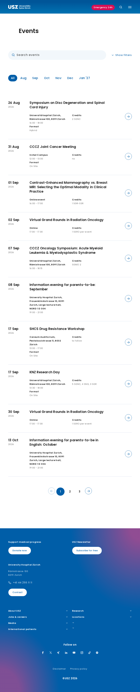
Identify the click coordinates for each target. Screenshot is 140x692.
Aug (23, 78)
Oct (47, 78)
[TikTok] (89, 653)
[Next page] (88, 491)
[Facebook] (42, 653)
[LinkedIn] (66, 653)
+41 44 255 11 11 (22, 582)
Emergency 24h (103, 7)
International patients (22, 629)
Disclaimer (59, 668)
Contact (17, 592)
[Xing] (58, 653)
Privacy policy (78, 668)
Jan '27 (84, 78)
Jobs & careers (17, 617)
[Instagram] (82, 653)
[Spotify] (97, 653)
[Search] (121, 7)
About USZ (14, 610)
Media (12, 623)
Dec (70, 78)
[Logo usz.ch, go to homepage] (19, 7)
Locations (78, 617)
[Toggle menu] (130, 7)
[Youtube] (74, 653)
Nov (58, 78)
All (13, 78)
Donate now (19, 550)
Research (78, 610)
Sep (35, 78)
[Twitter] (50, 653)
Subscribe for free (87, 550)
